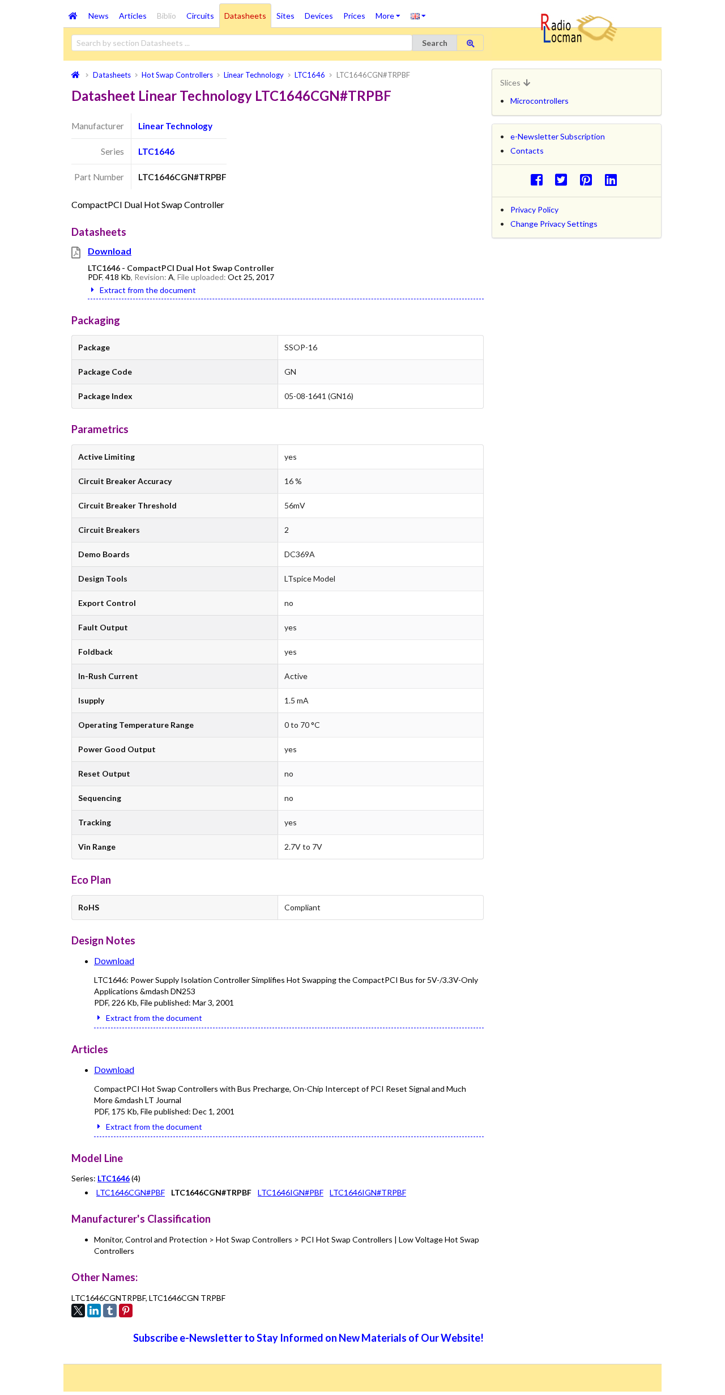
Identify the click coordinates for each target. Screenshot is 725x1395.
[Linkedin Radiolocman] (614, 179)
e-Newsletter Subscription (557, 136)
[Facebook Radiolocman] (539, 179)
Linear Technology (175, 126)
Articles (133, 15)
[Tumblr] (110, 1310)
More (391, 11)
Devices (319, 15)
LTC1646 (156, 151)
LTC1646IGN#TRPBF (368, 1192)
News (98, 15)
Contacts (527, 150)
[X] (78, 1310)
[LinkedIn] (94, 1310)
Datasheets (245, 15)
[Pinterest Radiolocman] (589, 179)
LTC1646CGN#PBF (130, 1192)
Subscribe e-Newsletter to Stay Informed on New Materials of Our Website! (308, 1338)
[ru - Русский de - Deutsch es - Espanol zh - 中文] (418, 15)
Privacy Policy (534, 209)
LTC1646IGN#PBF (290, 1192)
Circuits (200, 15)
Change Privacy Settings (554, 223)
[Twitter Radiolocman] (564, 179)
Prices (354, 15)
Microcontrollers (539, 100)
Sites (285, 15)
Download (109, 250)
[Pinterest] (126, 1310)
